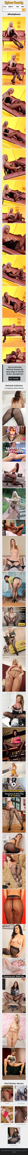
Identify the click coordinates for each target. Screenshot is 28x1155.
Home (4, 6)
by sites (22, 6)
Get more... (14, 379)
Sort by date (10, 6)
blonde (21, 388)
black (16, 388)
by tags (17, 6)
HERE (14, 1152)
